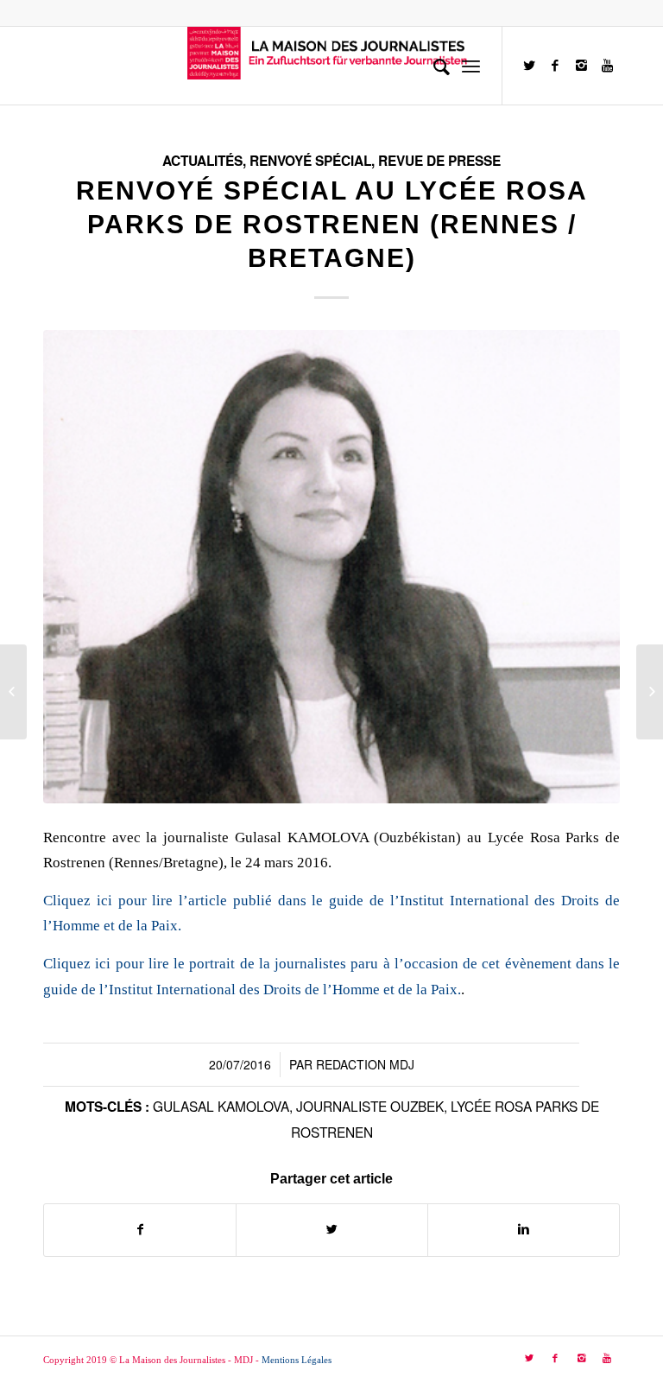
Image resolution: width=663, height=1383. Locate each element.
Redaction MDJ (365, 1064)
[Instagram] (581, 66)
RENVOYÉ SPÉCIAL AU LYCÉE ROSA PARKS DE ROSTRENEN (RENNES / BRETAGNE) (332, 224)
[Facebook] (555, 66)
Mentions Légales (297, 1359)
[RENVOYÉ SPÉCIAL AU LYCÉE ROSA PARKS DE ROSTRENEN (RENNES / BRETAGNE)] (331, 566)
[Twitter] (529, 66)
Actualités (202, 160)
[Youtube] (607, 66)
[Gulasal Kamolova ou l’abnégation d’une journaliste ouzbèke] (649, 691)
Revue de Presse (439, 160)
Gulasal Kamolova (221, 1105)
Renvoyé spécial (310, 160)
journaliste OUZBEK (370, 1105)
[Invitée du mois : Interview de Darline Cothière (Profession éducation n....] (13, 691)
